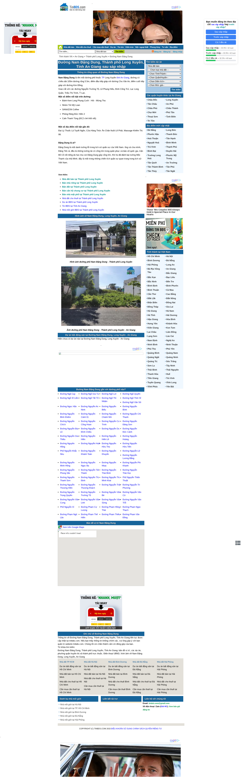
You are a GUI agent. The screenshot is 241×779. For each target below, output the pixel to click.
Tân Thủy (152, 171)
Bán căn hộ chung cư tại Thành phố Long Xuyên (86, 191)
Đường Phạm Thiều (111, 514)
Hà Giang (152, 311)
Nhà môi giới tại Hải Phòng (72, 720)
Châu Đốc (152, 100)
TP (103, 77)
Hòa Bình (170, 319)
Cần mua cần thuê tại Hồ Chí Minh (70, 691)
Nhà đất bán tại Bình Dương (117, 675)
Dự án (113, 47)
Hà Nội (169, 256)
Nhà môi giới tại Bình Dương (73, 712)
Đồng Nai (170, 302)
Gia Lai (169, 307)
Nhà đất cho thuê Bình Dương (118, 683)
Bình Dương (153, 260)
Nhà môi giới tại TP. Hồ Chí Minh (74, 708)
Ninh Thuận (172, 344)
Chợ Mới (151, 112)
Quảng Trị (152, 361)
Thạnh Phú (171, 147)
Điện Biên (152, 302)
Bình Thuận (153, 290)
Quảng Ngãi (153, 357)
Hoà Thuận (152, 138)
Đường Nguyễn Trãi (111, 485)
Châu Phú (152, 108)
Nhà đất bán (69, 47)
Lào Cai (170, 336)
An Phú (169, 104)
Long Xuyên (172, 100)
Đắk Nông (171, 298)
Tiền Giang (152, 378)
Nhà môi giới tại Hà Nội (70, 704)
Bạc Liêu (170, 277)
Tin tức (120, 47)
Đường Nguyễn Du (110, 428)
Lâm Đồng (171, 332)
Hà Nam (170, 311)
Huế (168, 374)
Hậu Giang (152, 319)
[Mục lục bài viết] (238, 543)
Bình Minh (171, 142)
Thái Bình (152, 370)
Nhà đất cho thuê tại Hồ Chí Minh (71, 683)
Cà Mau (170, 290)
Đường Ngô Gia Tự (90, 394)
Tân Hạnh (171, 138)
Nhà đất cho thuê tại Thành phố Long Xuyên (82, 198)
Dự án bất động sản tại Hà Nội (94, 668)
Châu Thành (172, 108)
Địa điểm (173, 47)
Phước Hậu (153, 134)
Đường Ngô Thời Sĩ (132, 398)
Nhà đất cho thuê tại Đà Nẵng (144, 683)
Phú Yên (170, 349)
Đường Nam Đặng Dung (121, 56)
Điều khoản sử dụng (121, 729)
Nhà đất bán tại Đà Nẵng (141, 675)
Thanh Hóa (152, 374)
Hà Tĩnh (151, 315)
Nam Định (152, 340)
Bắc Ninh (152, 281)
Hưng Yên (152, 323)
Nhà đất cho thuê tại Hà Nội (95, 680)
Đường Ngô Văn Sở (132, 402)
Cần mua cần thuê (101, 47)
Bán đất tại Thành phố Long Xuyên (79, 187)
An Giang (79, 56)
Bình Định (152, 286)
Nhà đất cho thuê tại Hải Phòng (166, 683)
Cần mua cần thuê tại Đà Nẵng (143, 691)
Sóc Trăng (171, 361)
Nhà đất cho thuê (83, 47)
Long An (170, 265)
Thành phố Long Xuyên (96, 56)
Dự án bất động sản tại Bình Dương (119, 668)
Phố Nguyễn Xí (67, 507)
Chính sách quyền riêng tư (147, 729)
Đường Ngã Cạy (67, 394)
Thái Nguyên (172, 370)
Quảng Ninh (172, 357)
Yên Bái (170, 386)
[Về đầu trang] (238, 776)
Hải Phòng (152, 265)
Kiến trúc (130, 47)
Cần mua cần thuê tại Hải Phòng (167, 691)
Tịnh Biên (171, 116)
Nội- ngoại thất (141, 47)
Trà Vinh (151, 147)
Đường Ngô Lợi (109, 394)
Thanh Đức (171, 134)
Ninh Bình (152, 344)
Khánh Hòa (171, 323)
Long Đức (171, 130)
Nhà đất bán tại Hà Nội (94, 674)
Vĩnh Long (171, 382)
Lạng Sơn (152, 336)
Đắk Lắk (151, 298)
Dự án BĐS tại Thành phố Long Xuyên (80, 202)
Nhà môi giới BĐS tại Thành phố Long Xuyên (83, 210)
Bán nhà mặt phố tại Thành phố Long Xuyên (84, 194)
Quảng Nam (172, 353)
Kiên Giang (153, 328)
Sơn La (151, 365)
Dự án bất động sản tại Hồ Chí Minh (70, 668)
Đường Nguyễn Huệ (90, 443)
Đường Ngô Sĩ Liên (69, 398)
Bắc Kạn (151, 277)
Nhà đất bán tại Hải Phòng (166, 675)
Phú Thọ (151, 349)
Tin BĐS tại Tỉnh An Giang (74, 206)
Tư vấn (165, 47)
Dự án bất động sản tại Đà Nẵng (143, 668)
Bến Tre (170, 281)
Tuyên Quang (154, 382)
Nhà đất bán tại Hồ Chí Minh (70, 675)
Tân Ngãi (170, 171)
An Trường (171, 163)
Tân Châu (152, 104)
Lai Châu (151, 332)
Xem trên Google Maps (73, 527)
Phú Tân (170, 112)
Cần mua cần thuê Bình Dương (119, 691)
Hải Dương (171, 315)
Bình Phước (172, 286)
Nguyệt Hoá (153, 142)
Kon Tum (170, 328)
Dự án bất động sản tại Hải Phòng (167, 668)
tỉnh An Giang (123, 77)
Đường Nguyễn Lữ (131, 451)
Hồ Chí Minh (153, 256)
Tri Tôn (151, 121)
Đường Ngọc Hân (68, 406)
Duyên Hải (171, 151)
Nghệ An (170, 340)
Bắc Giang (171, 273)
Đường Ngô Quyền (131, 394)
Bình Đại (151, 151)
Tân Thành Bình (155, 167)
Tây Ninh (170, 365)
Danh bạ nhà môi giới (70, 699)
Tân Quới (152, 163)
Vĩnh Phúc (152, 386)
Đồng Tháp (152, 307)
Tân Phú (170, 167)
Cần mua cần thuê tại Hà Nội (94, 688)
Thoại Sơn (152, 116)
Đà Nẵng (151, 130)
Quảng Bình (153, 353)
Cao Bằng (171, 294)
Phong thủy (155, 47)
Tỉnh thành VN (65, 56)
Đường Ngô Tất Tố (90, 398)
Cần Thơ (151, 294)
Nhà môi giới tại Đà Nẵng (71, 716)
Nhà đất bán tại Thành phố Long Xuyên (81, 179)
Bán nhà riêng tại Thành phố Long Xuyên (82, 183)
